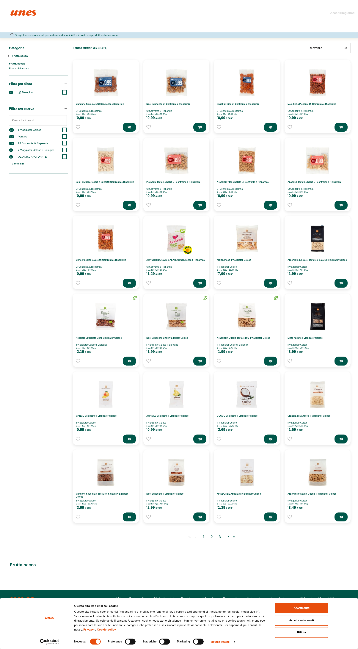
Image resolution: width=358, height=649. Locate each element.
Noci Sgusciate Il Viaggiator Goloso (164, 494)
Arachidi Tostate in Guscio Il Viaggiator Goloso (312, 494)
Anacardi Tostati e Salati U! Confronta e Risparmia (314, 182)
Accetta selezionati (301, 620)
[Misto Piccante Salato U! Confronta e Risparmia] (106, 239)
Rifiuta (301, 632)
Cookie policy (106, 629)
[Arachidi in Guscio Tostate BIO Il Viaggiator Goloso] (247, 316)
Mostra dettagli (220, 641)
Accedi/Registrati (342, 13)
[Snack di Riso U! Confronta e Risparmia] (247, 83)
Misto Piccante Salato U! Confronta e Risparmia (101, 260)
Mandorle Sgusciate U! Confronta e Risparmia (100, 104)
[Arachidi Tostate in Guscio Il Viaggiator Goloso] (318, 472)
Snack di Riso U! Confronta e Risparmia (238, 104)
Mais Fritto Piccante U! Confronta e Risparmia (312, 104)
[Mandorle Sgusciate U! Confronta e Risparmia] (106, 83)
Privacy (88, 629)
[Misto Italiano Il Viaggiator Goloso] (318, 316)
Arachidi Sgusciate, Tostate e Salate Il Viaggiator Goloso (317, 260)
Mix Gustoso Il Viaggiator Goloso (234, 260)
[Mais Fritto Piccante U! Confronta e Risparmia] (318, 83)
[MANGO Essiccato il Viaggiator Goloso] (106, 394)
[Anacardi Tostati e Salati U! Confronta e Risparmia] (318, 161)
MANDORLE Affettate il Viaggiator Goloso (239, 494)
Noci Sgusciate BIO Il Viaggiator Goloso (167, 338)
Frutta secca (19, 55)
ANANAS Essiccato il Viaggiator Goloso (167, 416)
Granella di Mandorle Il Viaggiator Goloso (309, 416)
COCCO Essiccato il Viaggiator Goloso (237, 416)
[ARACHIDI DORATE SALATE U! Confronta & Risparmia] (176, 239)
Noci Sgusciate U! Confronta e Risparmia (168, 104)
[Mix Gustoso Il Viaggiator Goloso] (247, 239)
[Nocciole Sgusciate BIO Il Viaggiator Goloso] (106, 316)
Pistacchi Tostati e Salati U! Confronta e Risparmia (173, 182)
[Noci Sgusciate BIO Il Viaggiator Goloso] (176, 316)
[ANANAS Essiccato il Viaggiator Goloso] (176, 394)
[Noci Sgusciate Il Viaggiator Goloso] (176, 472)
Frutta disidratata (19, 68)
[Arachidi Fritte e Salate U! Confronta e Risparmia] (247, 161)
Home (14, 11)
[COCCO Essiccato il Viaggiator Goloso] (247, 394)
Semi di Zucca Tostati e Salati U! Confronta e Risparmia (105, 182)
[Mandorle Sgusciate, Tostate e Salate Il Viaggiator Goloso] (106, 472)
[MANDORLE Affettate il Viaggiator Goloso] (247, 472)
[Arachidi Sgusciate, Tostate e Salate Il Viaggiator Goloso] (318, 239)
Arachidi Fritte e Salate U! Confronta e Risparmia (243, 182)
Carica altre (18, 163)
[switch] (130, 642)
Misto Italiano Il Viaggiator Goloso (305, 338)
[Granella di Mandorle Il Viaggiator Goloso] (318, 394)
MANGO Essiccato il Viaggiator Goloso (96, 416)
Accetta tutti (302, 607)
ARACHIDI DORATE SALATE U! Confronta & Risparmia (175, 260)
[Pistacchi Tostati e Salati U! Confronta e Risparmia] (176, 161)
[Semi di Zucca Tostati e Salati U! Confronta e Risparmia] (106, 161)
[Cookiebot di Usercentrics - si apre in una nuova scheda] (49, 642)
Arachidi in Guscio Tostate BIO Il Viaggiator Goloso (243, 338)
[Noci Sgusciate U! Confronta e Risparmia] (176, 83)
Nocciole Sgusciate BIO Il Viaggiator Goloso (99, 338)
